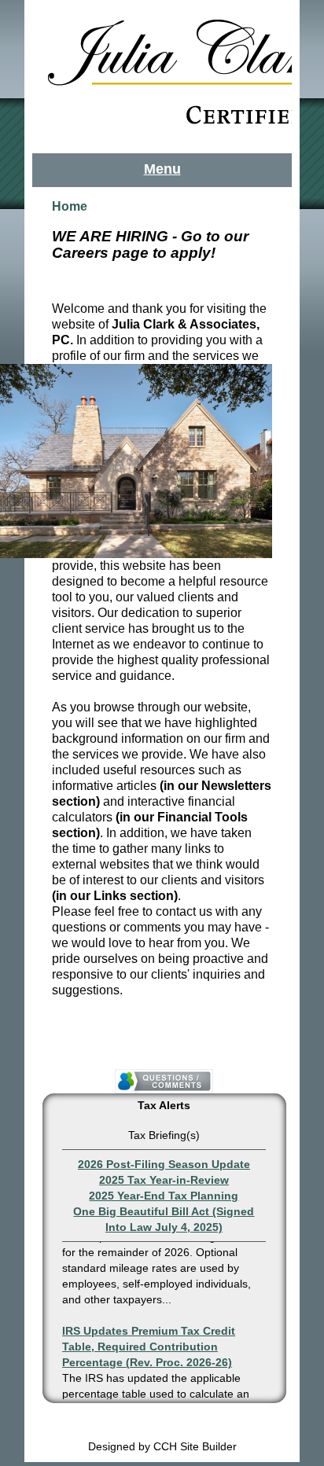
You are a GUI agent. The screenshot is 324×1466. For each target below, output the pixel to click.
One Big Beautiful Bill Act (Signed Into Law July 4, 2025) (163, 1219)
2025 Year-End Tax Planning (163, 1195)
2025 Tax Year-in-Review (164, 1180)
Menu (162, 169)
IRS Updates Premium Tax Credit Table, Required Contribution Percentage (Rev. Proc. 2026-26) (148, 1343)
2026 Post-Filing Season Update (164, 1164)
